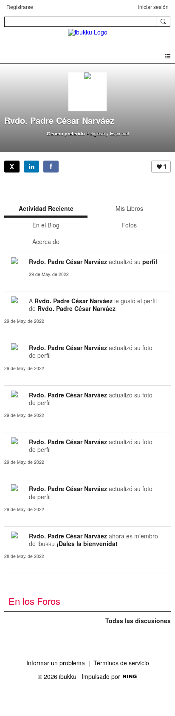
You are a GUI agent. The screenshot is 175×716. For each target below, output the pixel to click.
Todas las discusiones (138, 621)
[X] (12, 167)
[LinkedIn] (31, 167)
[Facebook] (51, 167)
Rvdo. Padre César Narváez (68, 261)
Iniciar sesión (153, 6)
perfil (149, 261)
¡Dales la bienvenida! (87, 543)
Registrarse (19, 6)
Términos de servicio (121, 662)
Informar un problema (55, 662)
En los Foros (34, 600)
